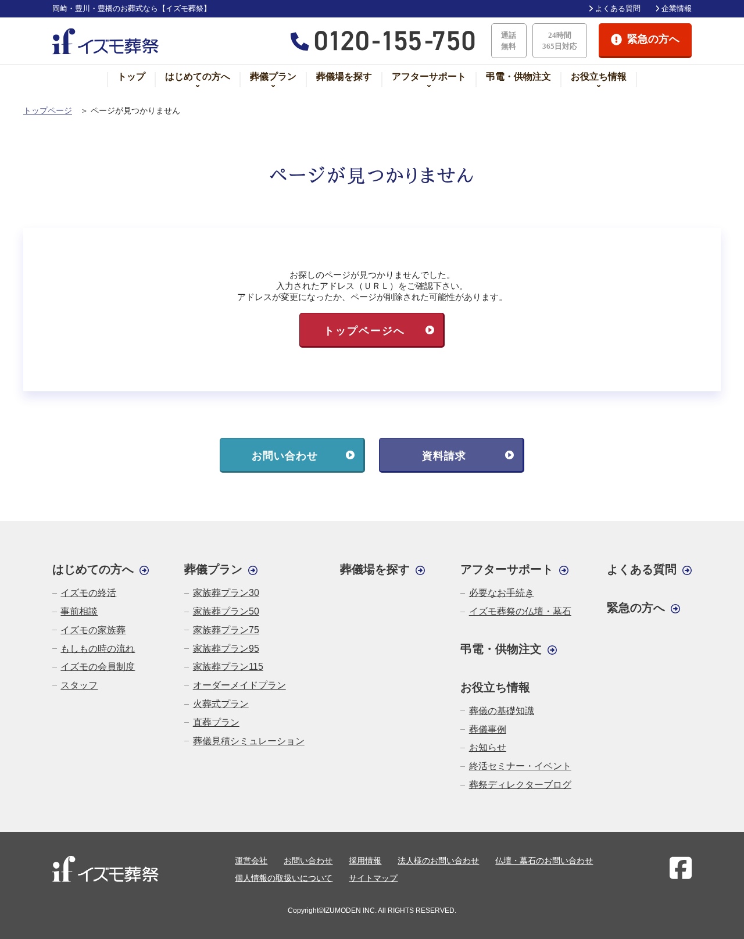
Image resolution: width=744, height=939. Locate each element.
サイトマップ (373, 878)
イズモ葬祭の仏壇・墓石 (520, 611)
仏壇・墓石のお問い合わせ (544, 860)
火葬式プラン (220, 704)
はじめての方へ (197, 76)
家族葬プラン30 (226, 593)
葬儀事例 (487, 729)
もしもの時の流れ (97, 649)
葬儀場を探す (344, 76)
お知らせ (487, 747)
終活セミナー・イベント (520, 766)
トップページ (47, 110)
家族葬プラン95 (226, 649)
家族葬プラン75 (226, 630)
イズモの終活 (88, 593)
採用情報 (365, 860)
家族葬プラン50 (226, 611)
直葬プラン (216, 722)
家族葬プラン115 (228, 667)
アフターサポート (429, 76)
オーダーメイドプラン (239, 685)
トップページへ (364, 331)
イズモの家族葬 (93, 630)
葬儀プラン (273, 76)
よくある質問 (617, 8)
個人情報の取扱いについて (283, 878)
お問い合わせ (308, 860)
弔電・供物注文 (518, 76)
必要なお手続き (501, 593)
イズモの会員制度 (97, 667)
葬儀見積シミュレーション (248, 741)
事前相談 (79, 611)
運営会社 (251, 860)
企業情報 (676, 8)
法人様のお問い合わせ (438, 860)
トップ (131, 76)
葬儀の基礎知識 (501, 711)
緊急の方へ (636, 607)
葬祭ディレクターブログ (520, 785)
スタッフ (79, 685)
